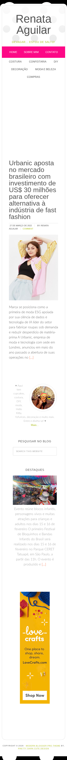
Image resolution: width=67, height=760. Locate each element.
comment (28, 229)
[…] (31, 357)
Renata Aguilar (33, 24)
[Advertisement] (33, 119)
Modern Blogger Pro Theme (43, 746)
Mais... (35, 424)
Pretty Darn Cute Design (33, 749)
